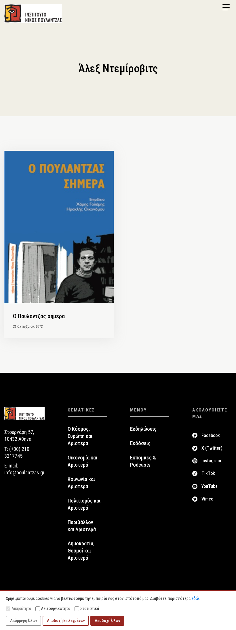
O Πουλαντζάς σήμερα (39, 316)
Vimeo (207, 499)
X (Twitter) (211, 448)
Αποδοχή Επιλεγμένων (66, 620)
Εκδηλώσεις (143, 429)
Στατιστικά (89, 608)
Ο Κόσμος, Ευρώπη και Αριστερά (80, 436)
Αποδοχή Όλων (107, 620)
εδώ (195, 598)
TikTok (208, 473)
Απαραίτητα (21, 608)
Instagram (211, 460)
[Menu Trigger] (226, 7)
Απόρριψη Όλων (23, 620)
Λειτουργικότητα (55, 608)
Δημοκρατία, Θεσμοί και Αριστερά (81, 550)
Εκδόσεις (140, 443)
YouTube (209, 486)
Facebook (210, 435)
